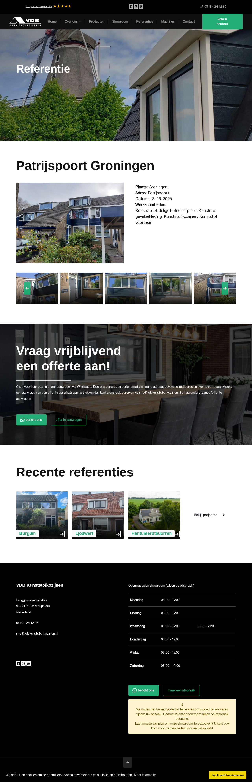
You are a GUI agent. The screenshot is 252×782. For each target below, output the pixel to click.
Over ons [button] (71, 21)
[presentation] (27, 288)
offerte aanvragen (69, 420)
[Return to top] (127, 762)
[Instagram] (136, 7)
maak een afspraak (181, 690)
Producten (96, 21)
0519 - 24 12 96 (27, 623)
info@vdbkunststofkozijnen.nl (37, 633)
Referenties (144, 21)
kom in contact (222, 21)
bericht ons (34, 420)
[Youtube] (141, 7)
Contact (189, 21)
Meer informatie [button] (145, 774)
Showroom (120, 21)
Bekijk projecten (205, 515)
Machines (168, 21)
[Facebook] (131, 7)
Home (52, 21)
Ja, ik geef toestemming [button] (228, 774)
